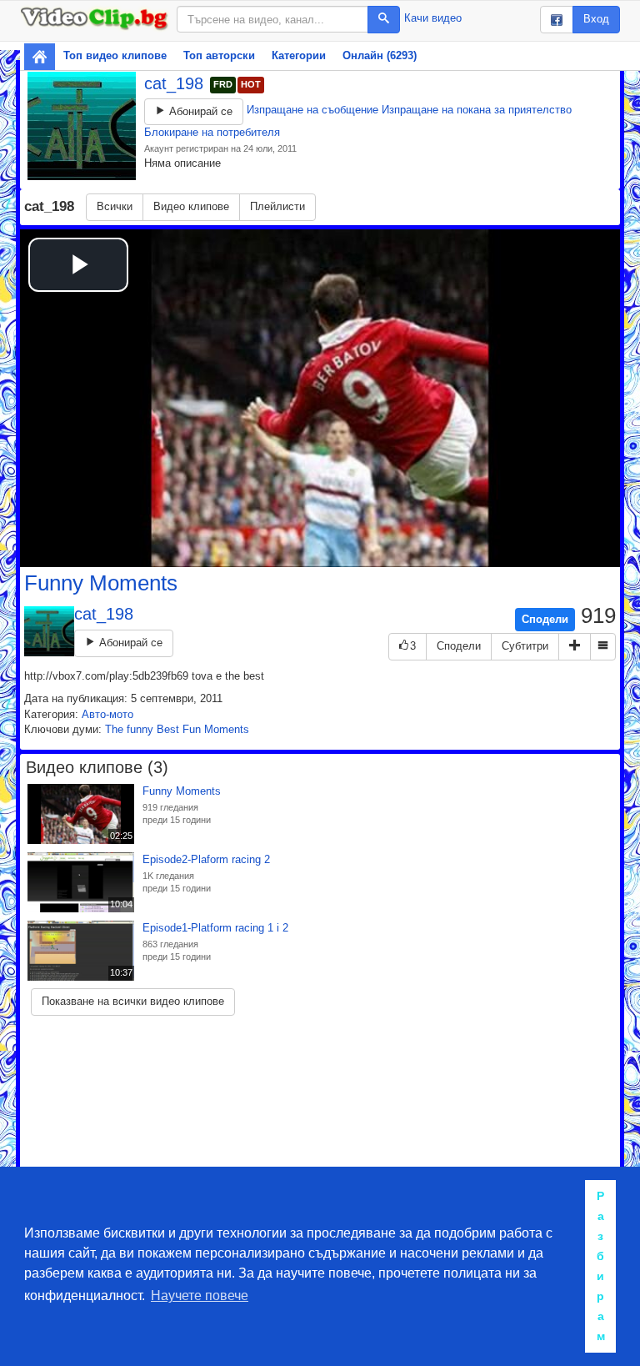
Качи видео (433, 18)
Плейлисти (277, 206)
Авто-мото (107, 714)
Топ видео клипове (115, 55)
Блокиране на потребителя (212, 132)
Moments (226, 729)
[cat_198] (82, 126)
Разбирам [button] (601, 1266)
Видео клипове (191, 206)
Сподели (545, 619)
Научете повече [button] (199, 1295)
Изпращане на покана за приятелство (477, 109)
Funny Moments (101, 582)
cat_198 (176, 83)
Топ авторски (219, 55)
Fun (191, 729)
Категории (299, 55)
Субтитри (525, 646)
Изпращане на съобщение (312, 109)
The (114, 729)
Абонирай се (199, 111)
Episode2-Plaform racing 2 (206, 859)
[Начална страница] (39, 56)
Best (168, 729)
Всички (114, 206)
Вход (596, 19)
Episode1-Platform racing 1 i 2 (215, 928)
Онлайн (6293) (379, 55)
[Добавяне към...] (574, 646)
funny (140, 729)
